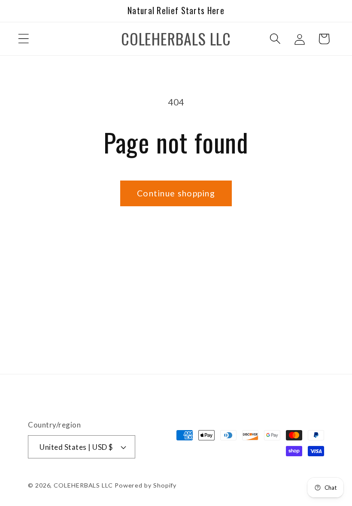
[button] (23, 39)
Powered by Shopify (145, 485)
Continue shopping (176, 193)
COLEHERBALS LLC (83, 485)
